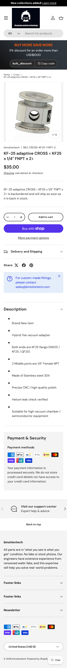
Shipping (9, 173)
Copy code (48, 63)
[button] (61, 18)
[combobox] (33, 33)
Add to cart (46, 217)
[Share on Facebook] (24, 265)
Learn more (49, 3)
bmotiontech (12, 147)
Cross (16, 75)
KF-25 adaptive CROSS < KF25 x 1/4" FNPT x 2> (28, 77)
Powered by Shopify (37, 658)
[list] (33, 112)
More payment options (33, 238)
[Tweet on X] (16, 265)
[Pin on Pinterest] (31, 265)
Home (7, 75)
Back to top (33, 524)
